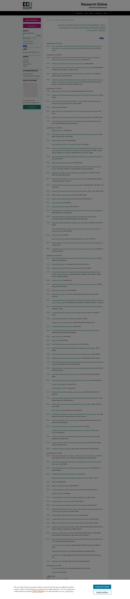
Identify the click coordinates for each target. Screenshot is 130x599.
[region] (65, 589)
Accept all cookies (102, 587)
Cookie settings (38, 591)
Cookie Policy (69, 591)
